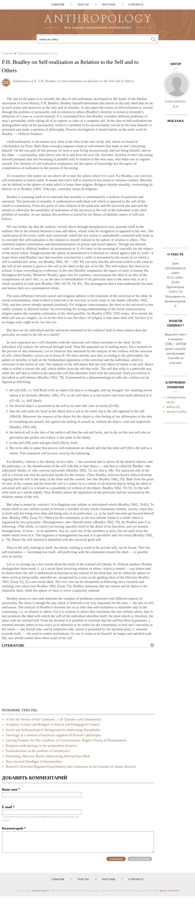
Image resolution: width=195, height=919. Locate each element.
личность (172, 411)
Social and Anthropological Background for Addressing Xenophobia (53, 730)
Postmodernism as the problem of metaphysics (38, 751)
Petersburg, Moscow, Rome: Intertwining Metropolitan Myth (48, 756)
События (57, 4)
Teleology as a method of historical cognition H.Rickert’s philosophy (53, 735)
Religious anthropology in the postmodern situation (41, 745)
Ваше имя (11, 789)
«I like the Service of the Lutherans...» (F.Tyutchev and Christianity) (53, 719)
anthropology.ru (40, 890)
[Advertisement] (78, 678)
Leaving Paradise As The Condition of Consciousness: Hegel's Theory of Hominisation (66, 740)
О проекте (135, 4)
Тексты (82, 4)
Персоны (107, 4)
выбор (170, 407)
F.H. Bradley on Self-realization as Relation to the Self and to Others (86, 81)
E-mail (8, 807)
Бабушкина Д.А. (46, 53)
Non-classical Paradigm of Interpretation (34, 761)
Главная (8, 53)
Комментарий (14, 828)
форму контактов (169, 890)
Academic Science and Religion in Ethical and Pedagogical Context (53, 724)
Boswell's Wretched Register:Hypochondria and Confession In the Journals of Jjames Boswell (71, 766)
